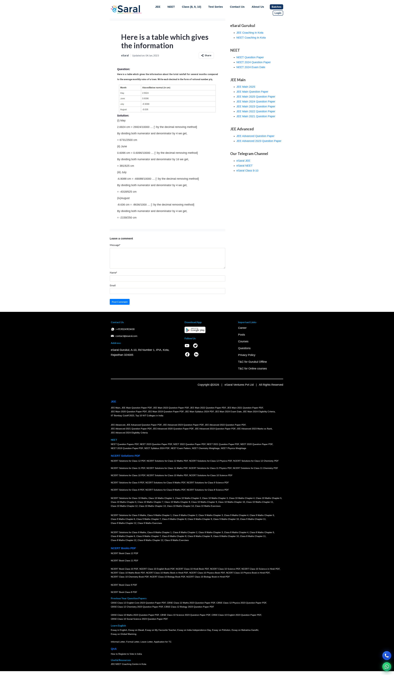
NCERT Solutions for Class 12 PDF (128, 461)
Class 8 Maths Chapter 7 (148, 536)
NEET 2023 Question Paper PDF (156, 444)
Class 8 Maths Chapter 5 (262, 532)
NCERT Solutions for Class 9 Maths (128, 515)
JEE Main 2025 (245, 86)
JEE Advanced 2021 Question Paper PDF (131, 429)
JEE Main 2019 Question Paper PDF (166, 411)
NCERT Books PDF (123, 548)
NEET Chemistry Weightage (206, 448)
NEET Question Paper (250, 57)
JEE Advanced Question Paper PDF (144, 425)
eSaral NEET (244, 165)
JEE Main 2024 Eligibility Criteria (259, 411)
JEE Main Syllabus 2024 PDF (199, 411)
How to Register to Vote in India (126, 654)
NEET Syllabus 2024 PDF (157, 448)
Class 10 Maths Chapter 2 (188, 498)
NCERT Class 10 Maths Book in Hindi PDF (167, 573)
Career (242, 327)
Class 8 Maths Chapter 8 (174, 536)
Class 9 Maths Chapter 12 (123, 523)
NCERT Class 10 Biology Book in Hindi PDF (208, 577)
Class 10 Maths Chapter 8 (177, 502)
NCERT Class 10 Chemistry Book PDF (130, 577)
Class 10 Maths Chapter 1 (161, 498)
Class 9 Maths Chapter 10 (226, 519)
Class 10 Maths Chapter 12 (124, 506)
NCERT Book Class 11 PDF (124, 560)
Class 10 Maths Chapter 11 (259, 502)
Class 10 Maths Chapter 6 (123, 502)
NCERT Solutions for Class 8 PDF (127, 490)
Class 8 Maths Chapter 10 (226, 536)
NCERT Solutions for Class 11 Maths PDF (167, 468)
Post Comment (120, 301)
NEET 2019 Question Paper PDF (127, 448)
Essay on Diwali (136, 630)
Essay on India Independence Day (194, 630)
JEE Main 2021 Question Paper (255, 116)
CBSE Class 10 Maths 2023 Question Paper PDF (135, 615)
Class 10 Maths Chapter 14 (180, 506)
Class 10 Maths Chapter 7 (150, 502)
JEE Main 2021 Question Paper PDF (245, 407)
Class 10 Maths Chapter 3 (215, 498)
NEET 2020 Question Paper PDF (256, 444)
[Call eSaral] (386, 655)
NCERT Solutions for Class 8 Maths (128, 532)
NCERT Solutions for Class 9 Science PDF (208, 482)
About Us (258, 6)
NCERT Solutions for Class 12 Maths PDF (167, 461)
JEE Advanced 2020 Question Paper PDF (173, 429)
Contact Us (237, 6)
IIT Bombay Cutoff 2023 (122, 415)
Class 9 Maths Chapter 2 (185, 515)
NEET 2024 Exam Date (250, 67)
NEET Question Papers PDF (125, 444)
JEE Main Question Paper (252, 91)
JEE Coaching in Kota (249, 32)
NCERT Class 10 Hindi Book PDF (192, 569)
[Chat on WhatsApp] (386, 666)
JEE (157, 6)
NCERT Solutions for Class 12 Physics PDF (210, 461)
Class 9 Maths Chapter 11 (253, 519)
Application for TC (162, 642)
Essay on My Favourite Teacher (160, 630)
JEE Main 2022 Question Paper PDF (208, 407)
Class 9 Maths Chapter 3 (211, 515)
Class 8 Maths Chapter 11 (253, 536)
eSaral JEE (243, 160)
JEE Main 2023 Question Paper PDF (171, 407)
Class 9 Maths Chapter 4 (236, 515)
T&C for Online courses (252, 368)
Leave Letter (147, 642)
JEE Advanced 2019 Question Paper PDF (215, 429)
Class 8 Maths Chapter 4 (236, 532)
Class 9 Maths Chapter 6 (123, 519)
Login (278, 13)
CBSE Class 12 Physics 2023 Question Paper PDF (241, 603)
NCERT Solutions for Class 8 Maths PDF (165, 490)
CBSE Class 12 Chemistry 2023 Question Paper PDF (137, 607)
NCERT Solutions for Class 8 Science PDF (208, 490)
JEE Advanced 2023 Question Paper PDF (183, 425)
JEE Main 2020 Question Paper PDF (129, 411)
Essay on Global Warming (123, 634)
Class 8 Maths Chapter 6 (123, 536)
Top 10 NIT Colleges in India (149, 415)
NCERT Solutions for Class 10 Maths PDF (167, 475)
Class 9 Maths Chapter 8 (174, 519)
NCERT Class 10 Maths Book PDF (128, 573)
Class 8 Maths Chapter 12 (123, 540)
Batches (276, 7)
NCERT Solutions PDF (125, 455)
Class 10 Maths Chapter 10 (231, 502)
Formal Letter (132, 642)
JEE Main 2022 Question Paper (255, 111)
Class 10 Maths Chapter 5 (268, 498)
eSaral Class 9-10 (247, 170)
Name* (113, 272)
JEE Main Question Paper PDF (137, 407)
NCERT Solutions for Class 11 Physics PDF (210, 468)
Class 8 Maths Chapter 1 (159, 532)
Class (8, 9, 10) (191, 6)
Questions (244, 348)
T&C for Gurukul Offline (252, 361)
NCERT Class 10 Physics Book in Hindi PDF (248, 573)
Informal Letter (118, 642)
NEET (171, 6)
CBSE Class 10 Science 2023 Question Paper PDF (185, 615)
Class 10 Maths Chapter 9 (204, 502)
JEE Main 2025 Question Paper (255, 96)
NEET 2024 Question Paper (253, 62)
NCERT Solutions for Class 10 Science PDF (211, 475)
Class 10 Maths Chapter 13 (152, 506)
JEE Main (115, 407)
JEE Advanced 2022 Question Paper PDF (225, 425)
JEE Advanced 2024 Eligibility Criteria (129, 433)
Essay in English (119, 630)
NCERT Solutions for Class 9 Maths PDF (165, 482)
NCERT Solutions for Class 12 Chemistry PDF (256, 461)
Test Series (215, 6)
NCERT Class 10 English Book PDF (157, 569)
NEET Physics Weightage (233, 448)
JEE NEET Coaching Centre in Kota (128, 664)
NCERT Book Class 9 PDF (124, 585)
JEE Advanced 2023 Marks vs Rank (254, 429)
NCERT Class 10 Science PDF (225, 569)
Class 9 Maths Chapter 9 (200, 519)
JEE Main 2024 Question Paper (255, 101)
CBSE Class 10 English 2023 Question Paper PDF (236, 615)
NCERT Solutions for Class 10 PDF (128, 475)
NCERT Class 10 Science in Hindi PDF (260, 569)
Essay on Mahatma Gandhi (245, 630)
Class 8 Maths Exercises (177, 540)
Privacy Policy (246, 355)
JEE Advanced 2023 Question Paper (258, 141)
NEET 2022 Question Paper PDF (189, 444)
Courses (243, 341)
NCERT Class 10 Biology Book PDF (167, 577)
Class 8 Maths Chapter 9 (200, 536)
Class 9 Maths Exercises (150, 523)
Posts (241, 334)
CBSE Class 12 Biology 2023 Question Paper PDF (189, 607)
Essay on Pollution (221, 630)
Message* (115, 244)
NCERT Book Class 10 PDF (124, 569)
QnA (114, 648)
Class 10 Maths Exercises (208, 506)
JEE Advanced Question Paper (255, 136)
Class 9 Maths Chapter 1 (159, 515)
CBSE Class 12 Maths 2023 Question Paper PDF (191, 603)
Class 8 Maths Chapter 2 (185, 532)
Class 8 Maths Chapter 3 (211, 532)
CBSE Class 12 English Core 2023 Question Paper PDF (138, 603)
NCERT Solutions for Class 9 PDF (127, 482)
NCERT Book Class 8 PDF (124, 592)
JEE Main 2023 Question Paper (255, 106)
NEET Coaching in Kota (251, 37)
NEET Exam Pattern (181, 448)
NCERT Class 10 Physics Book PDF (207, 573)
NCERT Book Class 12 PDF (124, 553)
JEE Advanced (118, 425)
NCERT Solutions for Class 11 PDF (128, 468)
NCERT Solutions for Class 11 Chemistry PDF (255, 468)
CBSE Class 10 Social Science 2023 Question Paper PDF (139, 619)
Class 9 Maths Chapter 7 (148, 519)
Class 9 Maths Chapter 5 (262, 515)
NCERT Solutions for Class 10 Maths (129, 498)
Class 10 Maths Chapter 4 (242, 498)
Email (113, 285)
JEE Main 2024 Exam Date (228, 411)
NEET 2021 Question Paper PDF (223, 444)
